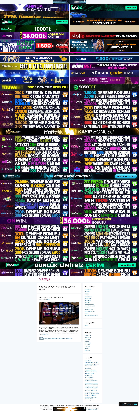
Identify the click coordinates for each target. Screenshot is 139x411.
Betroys (41, 337)
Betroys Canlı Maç (89, 309)
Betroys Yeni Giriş (89, 393)
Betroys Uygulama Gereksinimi (91, 315)
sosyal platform (87, 398)
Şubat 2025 (87, 346)
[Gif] (69, 131)
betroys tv (94, 390)
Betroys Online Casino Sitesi (51, 297)
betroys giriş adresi (89, 378)
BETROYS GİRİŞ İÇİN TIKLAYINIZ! (69, 53)
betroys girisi (89, 373)
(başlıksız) (87, 307)
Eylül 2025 (87, 341)
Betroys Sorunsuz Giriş (90, 311)
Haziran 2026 (88, 337)
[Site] (34, 94)
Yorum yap (42, 339)
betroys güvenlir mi (94, 380)
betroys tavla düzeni (87, 390)
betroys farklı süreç (87, 371)
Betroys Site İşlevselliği (90, 305)
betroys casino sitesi (90, 370)
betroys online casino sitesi (67, 338)
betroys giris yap (88, 375)
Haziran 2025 (88, 342)
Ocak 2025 (87, 348)
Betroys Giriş (87, 291)
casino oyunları (87, 397)
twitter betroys (88, 400)
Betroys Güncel (88, 298)
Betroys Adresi (88, 289)
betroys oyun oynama (88, 384)
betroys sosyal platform (94, 387)
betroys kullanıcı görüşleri (88, 383)
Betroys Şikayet (88, 296)
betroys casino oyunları (88, 368)
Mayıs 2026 (87, 339)
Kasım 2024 (87, 350)
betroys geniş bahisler (94, 371)
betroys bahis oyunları (88, 365)
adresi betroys (88, 360)
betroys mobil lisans (95, 383)
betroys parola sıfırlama (94, 384)
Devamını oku (45, 334)
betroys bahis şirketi (94, 365)
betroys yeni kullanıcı (96, 393)
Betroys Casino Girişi (89, 304)
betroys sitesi (88, 387)
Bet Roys (87, 294)
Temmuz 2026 (88, 335)
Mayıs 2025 (87, 344)
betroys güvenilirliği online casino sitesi (55, 338)
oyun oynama (95, 397)
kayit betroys (91, 397)
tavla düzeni (91, 398)
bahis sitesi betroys (44, 338)
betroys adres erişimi (88, 364)
